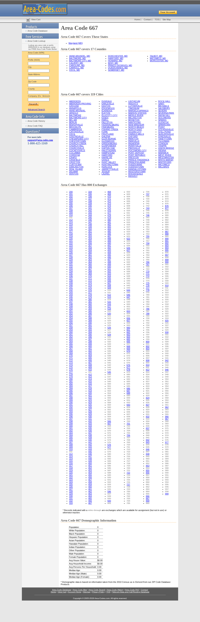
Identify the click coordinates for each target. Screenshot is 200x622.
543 (109, 367)
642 (128, 285)
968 (167, 421)
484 (109, 229)
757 (147, 241)
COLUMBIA (74, 153)
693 (128, 405)
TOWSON (163, 143)
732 (128, 496)
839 (147, 433)
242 (71, 290)
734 (128, 501)
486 (109, 234)
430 (90, 416)
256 (71, 323)
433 (90, 423)
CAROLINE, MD (77, 65)
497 (109, 260)
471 (109, 199)
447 (90, 456)
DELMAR (73, 171)
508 (109, 285)
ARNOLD (73, 113)
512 (109, 295)
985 (167, 461)
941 (167, 358)
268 (71, 351)
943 (167, 363)
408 (90, 365)
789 (147, 316)
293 (71, 409)
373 (90, 283)
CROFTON (74, 162)
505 (109, 278)
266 (71, 346)
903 (167, 269)
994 (167, 482)
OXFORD (133, 136)
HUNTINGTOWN (110, 164)
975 (167, 437)
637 (128, 274)
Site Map (166, 19)
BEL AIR (73, 120)
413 (90, 377)
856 (147, 473)
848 (147, 454)
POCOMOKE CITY (137, 150)
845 (147, 447)
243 (71, 292)
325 (71, 484)
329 (71, 494)
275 (71, 367)
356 (90, 243)
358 (90, 248)
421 (90, 395)
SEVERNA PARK (166, 113)
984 (167, 459)
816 (147, 379)
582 (109, 459)
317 (71, 466)
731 (128, 494)
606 (128, 201)
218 (71, 234)
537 (109, 353)
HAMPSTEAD (108, 153)
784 (147, 304)
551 (109, 386)
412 (90, 374)
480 (109, 220)
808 (147, 360)
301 (71, 428)
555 (109, 395)
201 (71, 194)
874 (167, 201)
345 (90, 217)
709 (128, 442)
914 (167, 295)
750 (147, 224)
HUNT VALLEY (109, 162)
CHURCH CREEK (77, 143)
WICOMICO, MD (158, 58)
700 (128, 421)
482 (109, 224)
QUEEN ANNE (135, 164)
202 (71, 196)
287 (71, 395)
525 (109, 325)
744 (147, 210)
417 (90, 386)
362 (90, 257)
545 (109, 372)
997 (167, 489)
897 (167, 255)
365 (90, 264)
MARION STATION (137, 113)
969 (167, 423)
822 (147, 393)
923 (167, 316)
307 (71, 442)
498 (109, 262)
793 (147, 325)
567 (109, 423)
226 (71, 252)
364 (90, 262)
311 (70, 452)
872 (167, 196)
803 (147, 348)
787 (147, 311)
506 (109, 281)
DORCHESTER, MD (118, 56)
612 (128, 215)
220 (71, 238)
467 (90, 503)
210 (71, 215)
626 (128, 248)
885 (167, 227)
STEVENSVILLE (166, 129)
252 (71, 313)
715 (128, 456)
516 (109, 304)
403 (90, 353)
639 (128, 278)
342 (90, 210)
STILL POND (164, 132)
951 (167, 381)
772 (147, 276)
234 (71, 271)
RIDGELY (133, 176)
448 (90, 459)
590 (109, 477)
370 (90, 276)
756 (147, 238)
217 (71, 231)
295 (71, 414)
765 (147, 260)
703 (128, 428)
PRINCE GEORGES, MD (120, 65)
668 (128, 346)
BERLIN (73, 122)
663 (128, 334)
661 (128, 330)
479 (109, 217)
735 (128, 503)
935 (167, 344)
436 (90, 430)
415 (90, 381)
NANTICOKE (134, 122)
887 (167, 231)
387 (90, 316)
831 (147, 414)
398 (90, 341)
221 (71, 241)
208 (71, 210)
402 (90, 351)
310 (71, 449)
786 (147, 309)
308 (71, 444)
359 (90, 250)
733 (128, 498)
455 (90, 475)
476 (109, 210)
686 (128, 388)
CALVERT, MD (76, 63)
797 (147, 334)
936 (167, 346)
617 (128, 227)
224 (71, 248)
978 (167, 444)
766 (147, 262)
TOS (157, 19)
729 (128, 489)
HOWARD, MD (115, 61)
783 (147, 302)
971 (167, 428)
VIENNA (162, 150)
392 (90, 327)
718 (128, 463)
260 (71, 332)
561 (109, 409)
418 (90, 388)
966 (167, 416)
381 (90, 302)
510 (109, 290)
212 (71, 220)
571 (109, 433)
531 (109, 339)
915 (167, 297)
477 (109, 213)
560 (109, 407)
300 (71, 426)
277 (71, 372)
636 (128, 271)
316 (71, 463)
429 (90, 414)
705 (128, 433)
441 (90, 442)
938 (167, 351)
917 (167, 302)
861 (147, 484)
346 (90, 220)
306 (71, 440)
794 (147, 327)
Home (137, 19)
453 (90, 470)
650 (128, 304)
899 (167, 260)
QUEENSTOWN (136, 167)
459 (90, 484)
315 (71, 461)
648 (128, 299)
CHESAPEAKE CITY (79, 139)
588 (109, 473)
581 (109, 456)
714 (128, 454)
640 (128, 281)
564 (109, 416)
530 (109, 337)
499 (109, 264)
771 (147, 274)
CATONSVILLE (76, 132)
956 (167, 393)
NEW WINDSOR (136, 125)
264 (71, 341)
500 (109, 267)
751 (147, 227)
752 (147, 229)
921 (167, 311)
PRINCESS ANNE (136, 162)
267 (71, 348)
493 (109, 250)
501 (109, 269)
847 (147, 452)
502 (109, 271)
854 (147, 468)
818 (147, 384)
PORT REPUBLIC (137, 155)
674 (128, 360)
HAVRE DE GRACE (107, 158)
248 (71, 304)
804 (147, 351)
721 (128, 470)
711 (128, 447)
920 (167, 309)
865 (147, 494)
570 (109, 430)
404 (90, 356)
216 (71, 229)
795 (147, 330)
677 (128, 367)
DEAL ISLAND (76, 169)
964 (167, 412)
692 (128, 402)
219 (71, 236)
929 (167, 330)
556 (109, 398)
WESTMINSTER (166, 157)
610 (128, 210)
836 (147, 426)
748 (147, 220)
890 (167, 238)
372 (90, 281)
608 (128, 206)
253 (71, 316)
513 (109, 297)
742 (147, 206)
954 (167, 388)
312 (71, 454)
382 (90, 304)
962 (167, 407)
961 (167, 405)
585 (109, 466)
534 (109, 346)
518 (109, 309)
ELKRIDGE (107, 110)
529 (109, 334)
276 (71, 370)
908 (167, 281)
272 (71, 360)
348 (90, 224)
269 (71, 353)
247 (71, 302)
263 (71, 339)
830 (147, 412)
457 (90, 480)
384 (90, 309)
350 (90, 229)
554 (109, 393)
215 (71, 227)
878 (167, 210)
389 (90, 320)
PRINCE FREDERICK (138, 160)
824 (147, 398)
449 (90, 461)
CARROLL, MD (76, 68)
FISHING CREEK (110, 129)
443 (90, 447)
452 (90, 468)
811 (147, 367)
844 (147, 444)
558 (109, 402)
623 (128, 241)
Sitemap (86, 592)
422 (90, 398)
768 (147, 267)
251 (71, 311)
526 (109, 327)
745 (147, 213)
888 (167, 234)
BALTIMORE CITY (78, 117)
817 (147, 381)
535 (109, 348)
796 (147, 332)
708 (128, 440)
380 (90, 299)
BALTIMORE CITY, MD (80, 61)
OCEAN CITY (134, 132)
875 (167, 203)
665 (128, 339)
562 (109, 412)
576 (109, 444)
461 (90, 489)
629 (128, 255)
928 (167, 327)
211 (70, 217)
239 (71, 283)
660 (128, 327)
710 (128, 444)
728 (128, 487)
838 (147, 430)
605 (128, 199)
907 (167, 278)
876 (167, 206)
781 (147, 297)
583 (109, 461)
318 (71, 468)
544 (109, 370)
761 (147, 250)
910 (167, 285)
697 (128, 414)
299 (71, 423)
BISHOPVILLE (76, 125)
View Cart (35, 19)
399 (90, 344)
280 (71, 379)
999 (167, 494)
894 (167, 248)
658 (128, 323)
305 (71, 437)
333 (71, 503)
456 (90, 477)
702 (128, 426)
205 (71, 203)
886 (167, 229)
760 (147, 248)
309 (71, 447)
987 (167, 466)
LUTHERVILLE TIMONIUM (135, 107)
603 (128, 194)
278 (71, 374)
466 (90, 501)
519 (109, 311)
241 (71, 288)
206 (71, 206)
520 (109, 313)
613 (128, 217)
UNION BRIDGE (166, 148)
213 (71, 222)
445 (90, 452)
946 (167, 370)
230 (71, 262)
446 (90, 454)
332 (71, 501)
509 (109, 288)
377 (90, 292)
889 (167, 236)
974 (167, 435)
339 (90, 203)
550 (109, 384)
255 (71, 320)
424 (90, 402)
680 (128, 374)
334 (90, 192)
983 (167, 456)
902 (167, 267)
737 (147, 194)
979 (167, 447)
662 (128, 332)
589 (109, 475)
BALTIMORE (75, 115)
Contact (147, 19)
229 (71, 260)
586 (109, 468)
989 (167, 470)
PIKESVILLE (134, 148)
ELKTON (106, 113)
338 (90, 201)
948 (167, 374)
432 (90, 421)
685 (128, 386)
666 (128, 341)
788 (147, 313)
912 (167, 290)
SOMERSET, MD (116, 70)
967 (167, 419)
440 (90, 440)
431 (90, 419)
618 (128, 229)
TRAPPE (162, 146)
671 (128, 353)
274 (71, 365)
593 (109, 484)
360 (90, 252)
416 (90, 384)
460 (90, 487)
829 (147, 409)
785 (147, 306)
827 (147, 405)
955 (167, 391)
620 (128, 234)
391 (90, 325)
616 (128, 224)
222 (71, 243)
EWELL (105, 120)
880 (167, 215)
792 (147, 323)
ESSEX (105, 117)
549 (109, 381)
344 (90, 215)
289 (71, 400)
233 (71, 269)
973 (167, 433)
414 (90, 379)
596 (109, 491)
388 (90, 318)
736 (147, 192)
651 (128, 306)
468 (109, 192)
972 (167, 430)
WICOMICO (164, 164)
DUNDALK (107, 101)
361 (90, 255)
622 (128, 238)
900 (167, 262)
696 (128, 412)
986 (167, 463)
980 (167, 449)
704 (128, 430)
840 (147, 435)
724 (128, 477)
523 (109, 320)
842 (147, 440)
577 (109, 447)
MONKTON (133, 120)
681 (128, 377)
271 (71, 358)
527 (109, 330)
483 (109, 227)
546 (109, 374)
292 (71, 407)
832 (147, 416)
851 (147, 461)
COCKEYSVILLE (77, 150)
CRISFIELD (74, 160)
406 (90, 360)
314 (71, 459)
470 (109, 196)
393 (90, 330)
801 (147, 344)
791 (147, 320)
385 (90, 311)
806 (147, 356)
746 (147, 215)
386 (90, 313)
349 (90, 227)
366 (90, 267)
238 (71, 281)
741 (147, 203)
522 (109, 318)
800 (147, 341)
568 (109, 426)
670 (128, 351)
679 (128, 372)
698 (128, 416)
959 (167, 400)
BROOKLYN (75, 127)
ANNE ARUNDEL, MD (79, 56)
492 (109, 248)
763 (147, 255)
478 (109, 215)
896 (167, 252)
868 (147, 501)
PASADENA (133, 143)
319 (71, 470)
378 (90, 295)
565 (109, 419)
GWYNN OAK (108, 148)
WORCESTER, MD (159, 61)
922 (167, 313)
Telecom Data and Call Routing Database (130, 592)
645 (128, 292)
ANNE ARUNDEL (77, 110)
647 (128, 297)
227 (71, 255)
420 (90, 393)
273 (71, 363)
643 (128, 288)
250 (71, 309)
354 (90, 238)
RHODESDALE (135, 174)
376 (90, 290)
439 (90, 437)
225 (71, 250)
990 (167, 473)
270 (71, 356)
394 (90, 332)
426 (90, 407)
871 (167, 194)
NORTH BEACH (136, 127)
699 (128, 419)
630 (128, 257)
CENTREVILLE (76, 136)
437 (90, 433)
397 (90, 339)
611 (128, 213)
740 (147, 201)
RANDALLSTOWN (137, 169)
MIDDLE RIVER (135, 115)
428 (90, 412)
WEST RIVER (164, 155)
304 (71, 435)
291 (71, 405)
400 (90, 346)
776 (147, 285)
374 (90, 285)
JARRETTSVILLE (110, 169)
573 (109, 437)
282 (71, 384)
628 (128, 252)
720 (128, 468)
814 (147, 374)
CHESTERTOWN (77, 141)
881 (167, 217)
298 (71, 421)
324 (71, 482)
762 (147, 252)
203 (71, 199)
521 (109, 316)
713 (128, 452)
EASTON (106, 106)
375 (90, 288)
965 (167, 414)
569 (109, 428)
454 (90, 473)
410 (90, 370)
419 (90, 391)
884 (167, 224)
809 (147, 363)
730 (128, 491)
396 (90, 337)
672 (128, 356)
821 (147, 391)
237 (71, 278)
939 (167, 353)
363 (90, 260)
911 (166, 288)
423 (90, 400)
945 (167, 367)
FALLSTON (107, 122)
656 (128, 318)
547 (109, 377)
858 (147, 477)
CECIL (72, 134)
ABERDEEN (75, 101)
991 (167, 475)
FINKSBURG (108, 127)
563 (109, 414)
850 (147, 459)
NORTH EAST (135, 129)
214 (71, 224)
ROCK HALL (164, 101)
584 (109, 463)
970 (167, 426)
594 (109, 487)
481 (109, 222)
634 (128, 267)
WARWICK (163, 153)
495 (109, 255)
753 (147, 231)
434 (90, 426)
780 (147, 295)
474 (109, 206)
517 (109, 306)
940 (167, 356)
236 (71, 276)
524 (109, 323)
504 (109, 276)
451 (90, 466)
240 (71, 285)
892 (167, 243)
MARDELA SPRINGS (138, 110)
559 (109, 405)
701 (128, 423)
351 (90, 231)
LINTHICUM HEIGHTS (134, 102)
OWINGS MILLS (136, 134)
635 (128, 269)
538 (109, 356)
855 (147, 470)
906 (167, 276)
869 (147, 503)
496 (109, 257)
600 (109, 501)
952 (167, 384)
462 (90, 491)
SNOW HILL (164, 115)
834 (147, 421)
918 (167, 304)
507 (109, 283)
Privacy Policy (98, 592)
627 (128, 250)
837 (147, 428)
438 (90, 435)
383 (90, 306)
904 (167, 271)
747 (147, 217)
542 (109, 365)
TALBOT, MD (156, 56)
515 (109, 302)
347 (90, 222)
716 (128, 459)
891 (167, 241)
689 (128, 395)
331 (71, 498)
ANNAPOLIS (75, 108)
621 (128, 236)
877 (167, 208)
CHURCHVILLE (76, 148)
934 (167, 341)
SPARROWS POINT (164, 126)
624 (128, 243)
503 (109, 274)
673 (128, 358)
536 (109, 351)
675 (128, 363)
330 (71, 496)
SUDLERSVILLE (166, 134)
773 (147, 278)
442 (90, 444)
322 (71, 477)
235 (71, 274)
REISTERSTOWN (137, 171)
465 (90, 498)
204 (71, 201)
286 (71, 393)
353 (90, 236)
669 (128, 348)
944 (167, 365)
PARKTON (133, 139)
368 (90, 271)
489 (109, 241)
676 (128, 365)
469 (109, 194)
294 (71, 412)
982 (167, 454)
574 (109, 440)
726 (128, 482)
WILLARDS (163, 167)
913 (167, 292)
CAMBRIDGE (75, 129)
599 (109, 498)
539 (109, 358)
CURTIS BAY (75, 164)
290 (71, 402)
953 (167, 386)
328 (71, 491)
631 (128, 260)
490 (109, 243)
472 (109, 201)
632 (128, 262)
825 (147, 400)
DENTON (73, 174)
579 (109, 452)
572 (109, 435)
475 (109, 208)
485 (109, 231)
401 (90, 348)
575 (109, 442)
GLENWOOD (108, 141)
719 (128, 466)
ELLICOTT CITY (109, 115)
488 (109, 238)
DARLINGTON (76, 167)
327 (71, 489)
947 (167, 372)
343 (90, 213)
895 (167, 250)
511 (109, 292)
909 (167, 283)
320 (71, 473)
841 (147, 437)
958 (167, 398)
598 (109, 496)
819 (147, 386)
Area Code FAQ (35, 126)
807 (147, 358)
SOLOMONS (164, 117)
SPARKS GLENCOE (163, 121)
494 (109, 252)
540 (109, 360)
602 (128, 192)
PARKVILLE (133, 141)
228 (71, 257)
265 (71, 344)
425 (90, 405)
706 (128, 435)
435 (90, 428)
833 (147, 419)
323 (71, 480)
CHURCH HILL (76, 146)
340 (90, 206)
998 (167, 491)
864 (147, 491)
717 (128, 461)
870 (167, 192)
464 (90, 496)
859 (147, 480)
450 (90, 463)
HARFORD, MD (115, 58)
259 (71, 330)
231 (71, 264)
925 (167, 320)
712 (128, 449)
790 (147, 318)
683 (128, 381)
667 (128, 344)
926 (167, 323)
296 (71, 416)
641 (128, 283)
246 (71, 299)
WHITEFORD (164, 162)
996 (167, 487)
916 (167, 299)
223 (71, 245)
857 (147, 475)
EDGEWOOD (108, 108)
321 (71, 475)
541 (109, 363)
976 (167, 440)
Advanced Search (36, 109)
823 (147, 395)
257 (71, 325)
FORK (105, 132)
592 (109, 482)
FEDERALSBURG (110, 125)
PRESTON (133, 157)
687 (128, 391)
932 (167, 337)
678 (128, 370)
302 (71, 430)
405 (90, 358)
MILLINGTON (135, 117)
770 (147, 271)
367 (90, 269)
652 (128, 309)
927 (167, 325)
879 (167, 213)
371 (90, 278)
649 (128, 302)
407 (90, 363)
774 (147, 281)
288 (71, 398)
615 (128, 222)
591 (109, 480)
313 (71, 456)
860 (147, 482)
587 (109, 470)
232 (71, 267)
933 (167, 339)
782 (147, 299)
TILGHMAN (163, 141)
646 (128, 295)
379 (90, 297)
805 (147, 353)
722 (128, 473)
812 (147, 370)
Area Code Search (97, 590)
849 (147, 456)
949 (167, 377)
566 (109, 421)
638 (128, 276)
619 (128, 231)
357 (90, 245)
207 (71, 208)
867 (147, 498)
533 (109, 344)
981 (167, 452)
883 (167, 222)
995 (167, 484)
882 (167, 220)
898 (167, 257)
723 (128, 475)
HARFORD (107, 155)
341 (90, 208)
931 (167, 334)
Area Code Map (80, 590)
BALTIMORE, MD (77, 58)
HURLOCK (107, 167)
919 (167, 306)
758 (147, 243)
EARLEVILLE (108, 103)
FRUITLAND (108, 134)
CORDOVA (74, 155)
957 (167, 395)
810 (147, 365)
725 (128, 480)
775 (147, 283)
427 (90, 409)
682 (128, 379)
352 (90, 234)
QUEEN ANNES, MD (118, 68)
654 (128, 313)
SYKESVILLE (164, 136)
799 (147, 339)
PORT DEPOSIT (136, 153)
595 (109, 489)
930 (167, 332)
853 (147, 466)
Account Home (74, 592)
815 (147, 377)
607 (128, 203)
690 (128, 398)
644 (128, 290)
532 (109, 341)
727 (128, 484)
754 (147, 234)
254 (71, 318)
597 (109, 494)
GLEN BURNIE (109, 139)
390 (90, 323)
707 (128, 437)
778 (147, 290)
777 (147, 288)
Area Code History (36, 121)
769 (147, 269)
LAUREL (106, 174)
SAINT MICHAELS (163, 104)
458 (90, 482)
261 (71, 334)
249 (71, 306)
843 (147, 442)
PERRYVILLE (134, 146)
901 (167, 264)
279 (71, 377)
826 (147, 402)
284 (71, 388)
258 (71, 327)
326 (71, 487)
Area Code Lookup (36, 41)
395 (90, 334)
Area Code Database (37, 31)
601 (109, 503)
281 (71, 381)
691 (128, 400)
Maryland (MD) (76, 43)
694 (128, 407)
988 (167, 468)
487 (109, 236)
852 (147, 463)
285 (71, 391)
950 (167, 379)
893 (167, 245)
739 (147, 199)
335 (90, 194)
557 (109, 400)
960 (167, 402)
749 (147, 222)
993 (167, 480)
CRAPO (73, 157)
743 (147, 208)
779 (147, 292)
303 (71, 433)
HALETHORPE (109, 150)
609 (128, 208)
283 (71, 386)
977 (167, 442)
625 (128, 245)
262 (71, 337)
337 (90, 199)
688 (128, 393)
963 (167, 409)
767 (147, 264)
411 (90, 372)
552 (109, 388)
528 (109, 332)
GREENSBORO (109, 143)
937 (167, 348)
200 (71, 192)
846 (147, 449)
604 (128, 196)
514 (109, 299)
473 (109, 203)
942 (167, 360)
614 (128, 220)
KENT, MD (113, 63)
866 (147, 496)
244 (71, 295)
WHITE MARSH (165, 160)
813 (147, 372)
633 (128, 264)
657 (128, 320)
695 (128, 409)
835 (147, 423)
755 (147, 236)
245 (71, 297)
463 (90, 494)
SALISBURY (164, 108)
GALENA (106, 136)
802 (147, 346)
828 (147, 407)
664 (128, 337)
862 (147, 487)
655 (128, 316)
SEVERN (162, 110)
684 (128, 384)
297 (71, 419)
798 (147, 337)
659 (128, 325)
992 (167, 477)
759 (147, 245)
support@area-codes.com (40, 140)
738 (147, 196)
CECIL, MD (74, 70)
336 (90, 196)
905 (167, 274)
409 (90, 367)
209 (71, 213)
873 (167, 199)
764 (147, 257)
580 (109, 454)
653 (128, 311)
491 (109, 245)
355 (90, 241)
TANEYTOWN (165, 139)
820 (147, 388)
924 (167, 318)
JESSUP (106, 171)
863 (147, 489)
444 (90, 449)
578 (109, 449)
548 (109, 379)
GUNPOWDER (109, 146)
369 (90, 274)
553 (109, 391)
